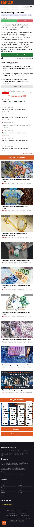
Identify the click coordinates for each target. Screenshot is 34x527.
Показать (3, 471)
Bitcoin (2, 450)
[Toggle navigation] (30, 2)
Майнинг (20, 485)
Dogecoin (10, 454)
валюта (11, 15)
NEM (21, 452)
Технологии (4, 487)
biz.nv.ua (6, 99)
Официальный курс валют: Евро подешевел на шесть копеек (15, 140)
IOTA (2, 452)
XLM (2, 453)
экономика (30, 367)
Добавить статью (23, 510)
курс (17, 15)
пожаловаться (5, 92)
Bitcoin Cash (11, 452)
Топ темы (3, 492)
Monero (22, 450)
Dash (19, 452)
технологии (23, 15)
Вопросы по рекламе (6, 504)
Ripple (16, 450)
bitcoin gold (19, 454)
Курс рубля (19, 392)
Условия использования (11, 515)
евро (24, 183)
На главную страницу (17, 434)
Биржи (3, 490)
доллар (20, 183)
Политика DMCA (8, 518)
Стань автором (22, 513)
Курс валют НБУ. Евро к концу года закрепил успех (13, 101)
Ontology (6, 454)
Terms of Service (18, 518)
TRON (19, 450)
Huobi (27, 453)
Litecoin (10, 450)
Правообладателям (24, 515)
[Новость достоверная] (9, 20)
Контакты (21, 520)
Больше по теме (28, 153)
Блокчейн (20, 490)
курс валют (12, 392)
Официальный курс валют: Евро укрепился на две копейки (15, 148)
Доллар (3, 485)
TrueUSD (14, 454)
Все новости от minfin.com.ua (24, 58)
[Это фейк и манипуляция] (25, 20)
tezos (2, 454)
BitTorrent (3, 455)
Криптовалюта (4, 483)
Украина (5, 15)
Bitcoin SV (19, 453)
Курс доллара (27, 392)
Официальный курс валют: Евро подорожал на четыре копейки (16, 125)
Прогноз (20, 487)
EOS (13, 450)
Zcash (27, 450)
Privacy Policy (26, 518)
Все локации (4, 495)
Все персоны (21, 492)
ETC (26, 452)
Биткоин (20, 483)
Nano (7, 455)
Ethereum (6, 450)
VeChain (5, 453)
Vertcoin (9, 453)
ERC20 (24, 452)
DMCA (4, 523)
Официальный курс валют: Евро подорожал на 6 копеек (14, 117)
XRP (8, 452)
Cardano (23, 453)
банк (30, 15)
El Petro (5, 452)
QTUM (23, 454)
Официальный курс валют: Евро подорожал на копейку (14, 109)
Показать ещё (17, 86)
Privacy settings (13, 520)
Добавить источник (12, 510)
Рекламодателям (12, 513)
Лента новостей (17, 429)
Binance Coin (14, 453)
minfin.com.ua (8, 107)
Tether (16, 452)
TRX (25, 450)
